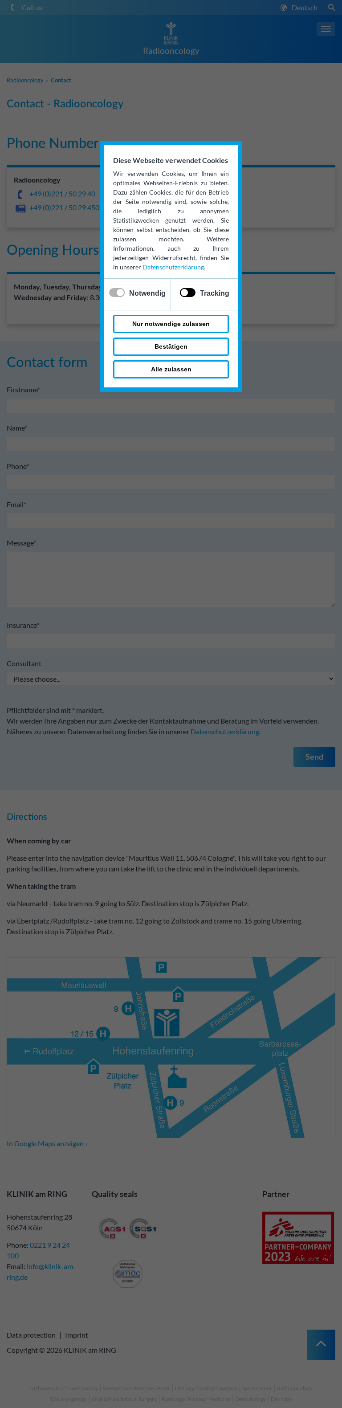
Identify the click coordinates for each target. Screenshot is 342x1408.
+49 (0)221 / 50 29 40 (62, 193)
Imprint (76, 1335)
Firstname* (23, 389)
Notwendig (147, 293)
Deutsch (305, 7)
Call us (32, 7)
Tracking (214, 293)
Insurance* (23, 625)
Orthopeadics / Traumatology (63, 1388)
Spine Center (257, 1388)
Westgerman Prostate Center (136, 1388)
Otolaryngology (68, 1399)
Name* (17, 427)
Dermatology (250, 1399)
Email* (16, 504)
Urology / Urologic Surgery (206, 1388)
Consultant (24, 663)
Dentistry (282, 1399)
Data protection (31, 1335)
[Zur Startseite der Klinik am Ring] (171, 32)
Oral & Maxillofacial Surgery (124, 1399)
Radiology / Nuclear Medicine (196, 1399)
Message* (21, 542)
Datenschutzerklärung (173, 267)
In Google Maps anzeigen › (47, 1143)
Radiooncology (171, 50)
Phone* (18, 466)
